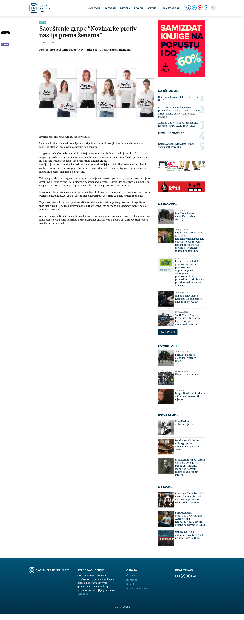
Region (138, 8)
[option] (96, 94)
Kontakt (130, 584)
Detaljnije (82, 594)
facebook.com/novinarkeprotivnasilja (68, 136)
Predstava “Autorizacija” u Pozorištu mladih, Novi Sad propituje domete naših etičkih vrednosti (189, 498)
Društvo (42, 22)
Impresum (132, 579)
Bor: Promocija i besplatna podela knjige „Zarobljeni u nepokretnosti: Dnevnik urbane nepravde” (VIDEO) (190, 518)
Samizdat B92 (171, 8)
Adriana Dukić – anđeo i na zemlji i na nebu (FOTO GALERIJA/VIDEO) (178, 124)
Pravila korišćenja (136, 588)
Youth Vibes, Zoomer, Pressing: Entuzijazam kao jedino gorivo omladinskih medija (188, 320)
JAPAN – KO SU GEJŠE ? (171, 133)
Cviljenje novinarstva (187, 374)
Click (5, 44)
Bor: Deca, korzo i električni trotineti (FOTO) (179, 99)
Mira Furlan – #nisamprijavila (184, 423)
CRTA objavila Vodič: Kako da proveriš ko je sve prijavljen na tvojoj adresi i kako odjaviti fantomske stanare (179, 112)
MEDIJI (124, 8)
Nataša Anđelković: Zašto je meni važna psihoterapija (176, 145)
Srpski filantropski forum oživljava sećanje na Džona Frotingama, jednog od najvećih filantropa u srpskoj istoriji (190, 467)
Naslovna (94, 8)
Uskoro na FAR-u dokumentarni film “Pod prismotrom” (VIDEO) (189, 534)
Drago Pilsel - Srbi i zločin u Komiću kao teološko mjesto (190, 396)
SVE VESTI (110, 8)
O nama (130, 575)
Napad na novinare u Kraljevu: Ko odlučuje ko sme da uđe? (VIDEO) (189, 298)
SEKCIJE (151, 8)
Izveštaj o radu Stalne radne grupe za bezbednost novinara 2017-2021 (187, 445)
